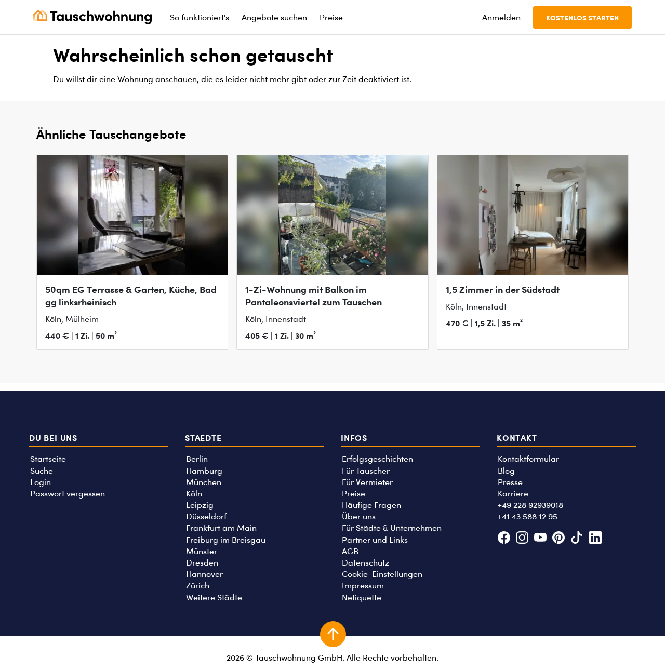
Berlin (197, 459)
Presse (510, 482)
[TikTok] (577, 539)
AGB (350, 551)
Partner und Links (375, 540)
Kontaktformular (528, 459)
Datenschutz (365, 563)
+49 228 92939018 (530, 505)
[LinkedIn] (595, 539)
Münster (201, 551)
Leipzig (200, 505)
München (203, 482)
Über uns (359, 516)
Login (40, 482)
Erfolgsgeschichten (377, 459)
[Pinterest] (559, 539)
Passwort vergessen (67, 494)
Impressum (363, 586)
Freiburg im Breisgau (225, 540)
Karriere (513, 494)
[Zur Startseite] (92, 17)
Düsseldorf (206, 516)
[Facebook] (504, 539)
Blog (506, 471)
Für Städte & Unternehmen (392, 528)
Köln (194, 494)
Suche (41, 471)
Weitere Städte (214, 597)
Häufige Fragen (371, 505)
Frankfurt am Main (221, 528)
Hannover (204, 574)
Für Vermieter (367, 482)
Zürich (197, 586)
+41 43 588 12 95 (527, 516)
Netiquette (361, 597)
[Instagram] (522, 539)
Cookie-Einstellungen (382, 574)
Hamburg (204, 471)
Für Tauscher (366, 471)
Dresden (202, 563)
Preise (353, 494)
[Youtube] (540, 539)
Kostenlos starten (582, 17)
